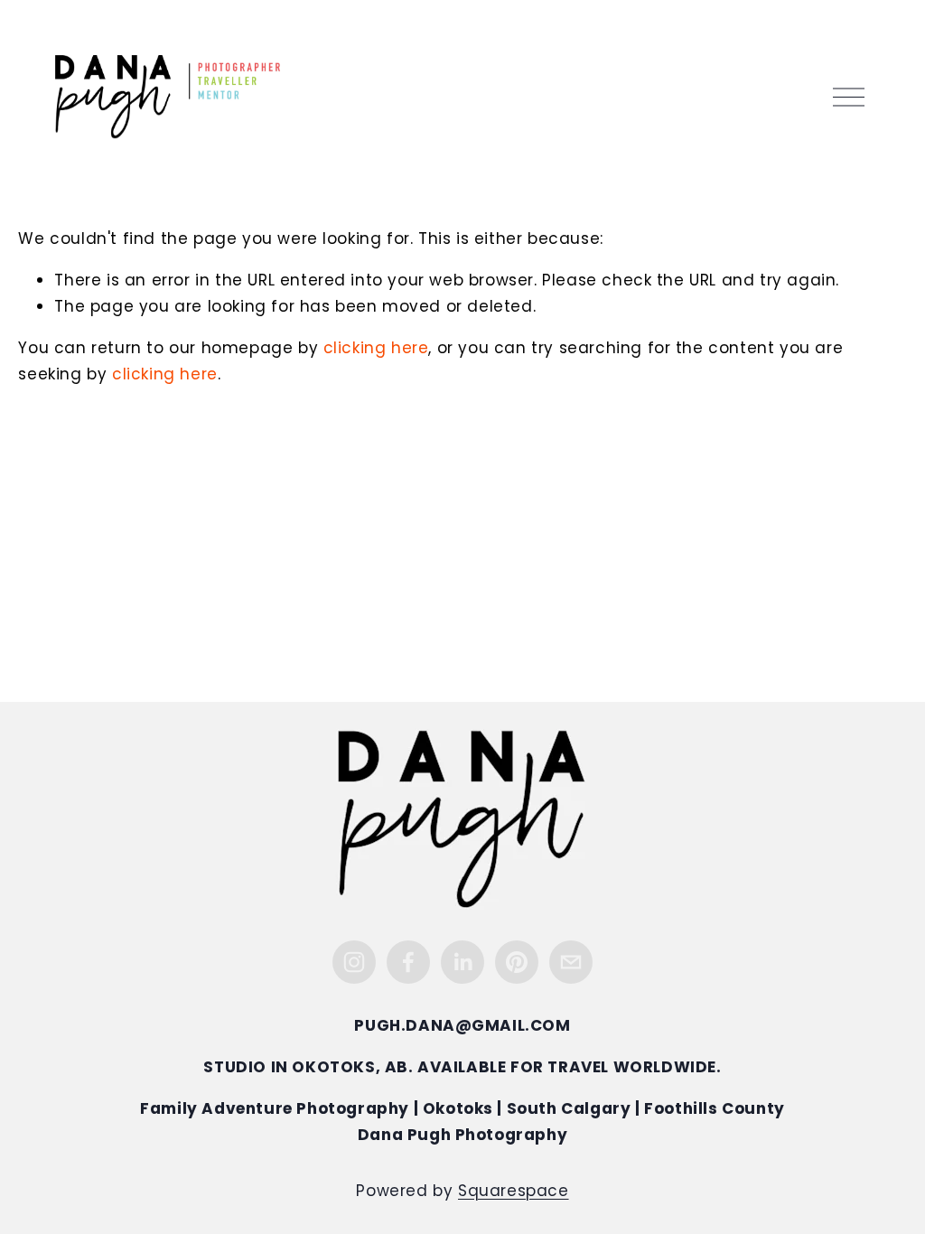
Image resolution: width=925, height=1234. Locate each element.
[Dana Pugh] (462, 962)
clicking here (376, 349)
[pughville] (516, 962)
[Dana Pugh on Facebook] (408, 962)
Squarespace (513, 1192)
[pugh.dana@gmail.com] (571, 962)
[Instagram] (354, 962)
